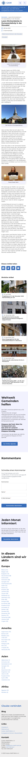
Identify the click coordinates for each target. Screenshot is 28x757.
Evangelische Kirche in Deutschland (11, 733)
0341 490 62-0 (10, 747)
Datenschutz (5, 729)
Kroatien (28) (5, 589)
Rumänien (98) (5, 603)
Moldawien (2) (5, 595)
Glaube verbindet (11, 705)
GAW (9, 3)
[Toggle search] (25, 3)
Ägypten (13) (5, 690)
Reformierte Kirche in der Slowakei (12, 34)
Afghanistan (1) (5, 660)
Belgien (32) (4, 572)
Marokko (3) (4, 692)
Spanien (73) (4, 615)
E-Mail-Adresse (6, 498)
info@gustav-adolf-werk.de (13, 745)
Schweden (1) (5, 607)
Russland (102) (5, 605)
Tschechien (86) (5, 617)
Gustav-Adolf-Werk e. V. (8, 731)
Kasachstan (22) (5, 670)
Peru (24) (4, 645)
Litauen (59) (4, 593)
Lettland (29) (5, 591)
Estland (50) (4, 577)
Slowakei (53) (5, 611)
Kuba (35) (4, 641)
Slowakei (4, 37)
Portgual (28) (5, 601)
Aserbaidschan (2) (6, 664)
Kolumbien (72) (5, 639)
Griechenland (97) (6, 583)
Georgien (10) (5, 581)
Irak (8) (3, 668)
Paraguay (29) (5, 643)
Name (3, 492)
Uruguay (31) (5, 647)
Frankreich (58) (5, 579)
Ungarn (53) (4, 621)
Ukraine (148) (5, 619)
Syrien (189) (4, 678)
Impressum (4, 727)
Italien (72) (4, 585)
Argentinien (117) (6, 631)
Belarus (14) (4, 569)
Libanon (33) (4, 674)
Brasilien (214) (5, 635)
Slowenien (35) (5, 613)
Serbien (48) (4, 609)
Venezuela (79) (5, 649)
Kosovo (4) (4, 587)
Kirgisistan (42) (5, 672)
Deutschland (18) (6, 575)
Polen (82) (4, 599)
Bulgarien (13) (5, 573)
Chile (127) (4, 637)
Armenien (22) (5, 662)
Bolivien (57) (4, 633)
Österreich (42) (5, 597)
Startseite (4, 17)
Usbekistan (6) (5, 680)
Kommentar (5, 481)
